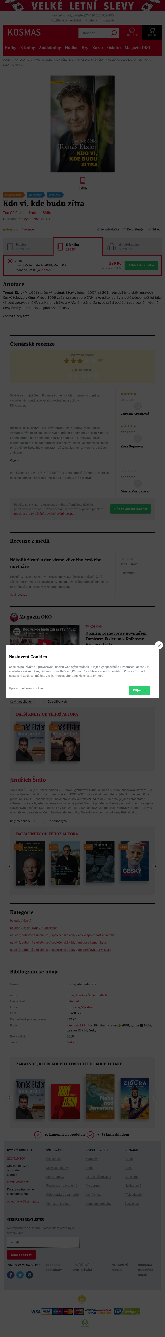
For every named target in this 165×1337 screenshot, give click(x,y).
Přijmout (139, 690)
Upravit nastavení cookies (26, 688)
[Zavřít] (159, 645)
